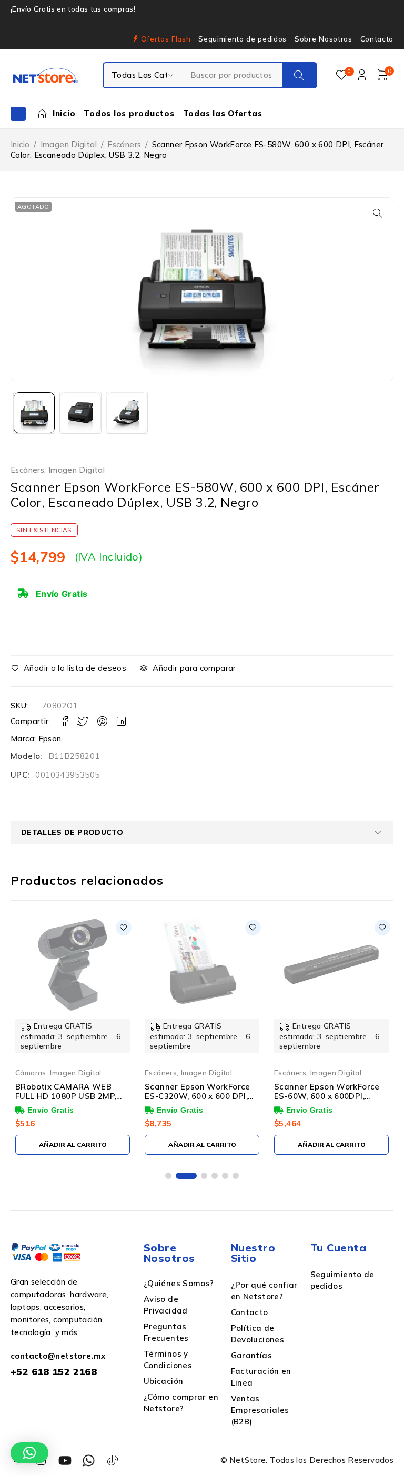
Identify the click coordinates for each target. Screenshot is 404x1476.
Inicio (20, 144)
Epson (50, 739)
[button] (378, 213)
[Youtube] (65, 1460)
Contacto (376, 39)
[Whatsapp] (88, 1460)
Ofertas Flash (166, 39)
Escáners (124, 144)
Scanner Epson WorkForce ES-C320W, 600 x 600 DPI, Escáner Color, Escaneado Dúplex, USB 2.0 (197, 1101)
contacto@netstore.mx (58, 1356)
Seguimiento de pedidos (242, 39)
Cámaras (30, 1072)
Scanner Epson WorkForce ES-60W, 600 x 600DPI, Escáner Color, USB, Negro (327, 1096)
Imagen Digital (69, 144)
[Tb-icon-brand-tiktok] (112, 1460)
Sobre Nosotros (323, 39)
